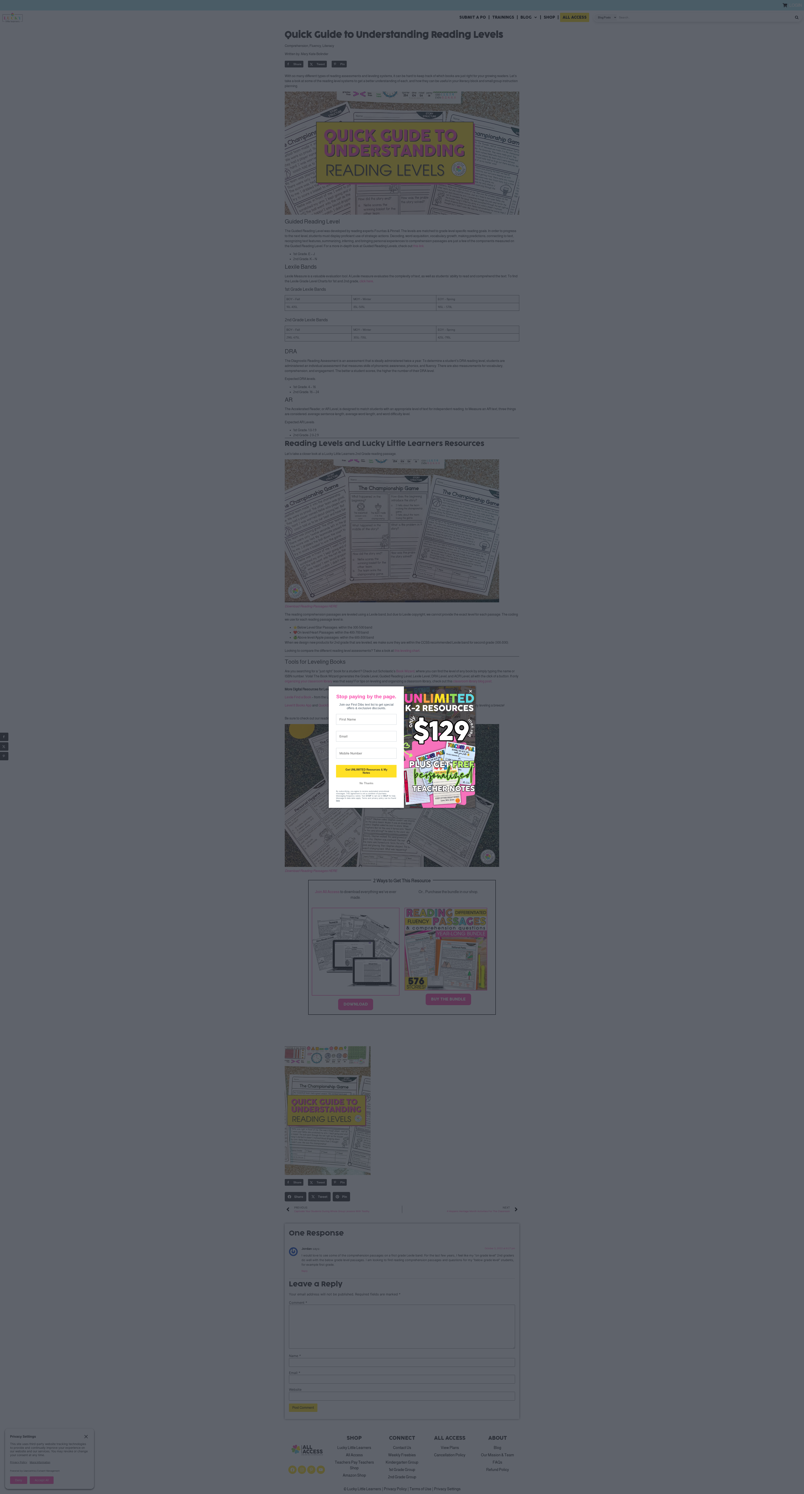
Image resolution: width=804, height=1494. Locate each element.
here (338, 800)
